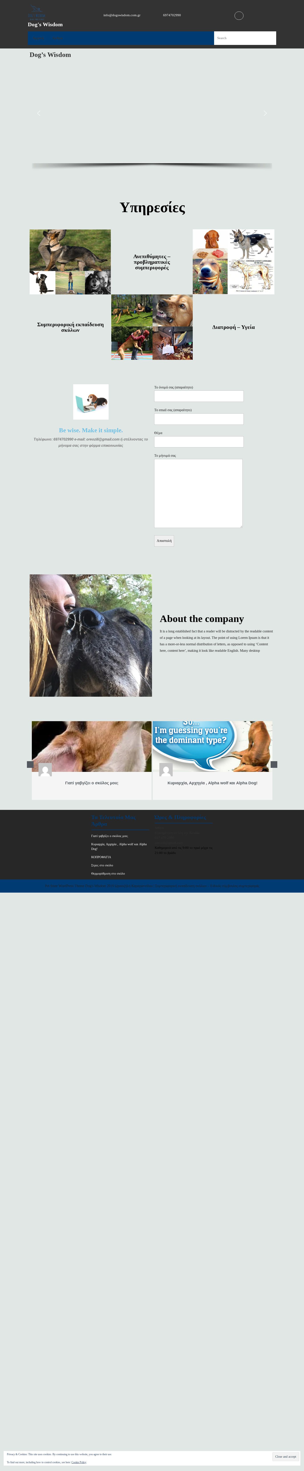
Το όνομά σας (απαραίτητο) (173, 387)
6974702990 (172, 15)
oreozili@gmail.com (169, 843)
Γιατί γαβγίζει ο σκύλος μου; (91, 783)
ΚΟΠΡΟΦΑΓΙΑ (101, 857)
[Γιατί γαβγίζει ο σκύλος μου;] (92, 746)
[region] (152, 118)
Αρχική (38, 38)
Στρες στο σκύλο (102, 865)
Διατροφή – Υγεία (233, 327)
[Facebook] (238, 15)
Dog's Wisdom (45, 24)
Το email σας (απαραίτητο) (173, 410)
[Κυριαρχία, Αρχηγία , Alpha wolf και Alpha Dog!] (212, 746)
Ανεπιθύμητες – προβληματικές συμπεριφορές (151, 261)
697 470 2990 (164, 837)
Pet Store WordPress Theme (64, 886)
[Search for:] (236, 38)
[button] (38, 113)
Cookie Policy (78, 1462)
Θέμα (158, 433)
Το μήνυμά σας (165, 455)
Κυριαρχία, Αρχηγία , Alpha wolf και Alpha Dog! (212, 783)
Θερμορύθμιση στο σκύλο (108, 873)
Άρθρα (58, 38)
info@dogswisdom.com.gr (121, 15)
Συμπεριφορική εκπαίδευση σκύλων (70, 327)
